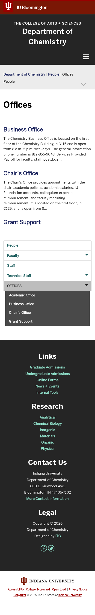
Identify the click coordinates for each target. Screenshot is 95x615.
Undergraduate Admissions (47, 373)
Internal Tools (47, 392)
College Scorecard (38, 589)
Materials (47, 436)
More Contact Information (47, 498)
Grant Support (22, 222)
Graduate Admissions (47, 367)
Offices (14, 286)
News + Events (47, 386)
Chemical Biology (47, 423)
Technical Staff (19, 275)
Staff (11, 265)
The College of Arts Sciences (47, 23)
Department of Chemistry (24, 74)
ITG (58, 536)
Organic (47, 442)
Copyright (20, 595)
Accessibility (16, 589)
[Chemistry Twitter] (51, 548)
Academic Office (22, 295)
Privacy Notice (78, 589)
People (53, 74)
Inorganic (47, 430)
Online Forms (48, 380)
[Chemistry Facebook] (44, 548)
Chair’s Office (20, 173)
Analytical (48, 417)
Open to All (59, 589)
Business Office (23, 129)
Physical (47, 448)
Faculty (13, 255)
